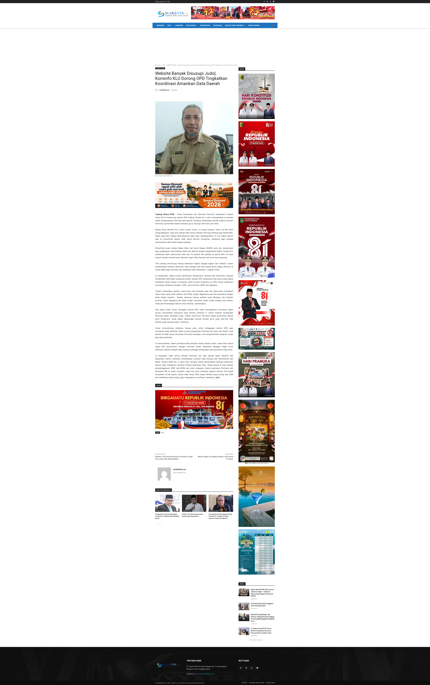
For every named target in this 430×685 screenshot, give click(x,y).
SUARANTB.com (165, 90)
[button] (272, 25)
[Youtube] (273, 1)
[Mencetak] (182, 96)
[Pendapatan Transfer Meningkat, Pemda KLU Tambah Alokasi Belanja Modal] (167, 503)
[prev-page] (156, 523)
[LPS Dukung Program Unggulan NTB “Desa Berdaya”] (244, 606)
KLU (162, 432)
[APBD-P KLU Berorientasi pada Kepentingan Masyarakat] (194, 503)
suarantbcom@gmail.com (204, 674)
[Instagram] (267, 1)
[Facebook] (264, 1)
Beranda (158, 65)
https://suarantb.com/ (179, 472)
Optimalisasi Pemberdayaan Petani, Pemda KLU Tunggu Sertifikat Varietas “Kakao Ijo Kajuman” (220, 516)
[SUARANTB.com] (156, 90)
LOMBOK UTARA (171, 65)
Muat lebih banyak (256, 640)
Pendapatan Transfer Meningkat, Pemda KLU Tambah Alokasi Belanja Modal (167, 516)
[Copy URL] (187, 96)
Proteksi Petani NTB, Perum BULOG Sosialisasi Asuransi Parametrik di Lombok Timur (261, 631)
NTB (163, 65)
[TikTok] (270, 1)
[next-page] (160, 523)
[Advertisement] (215, 45)
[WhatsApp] (177, 96)
